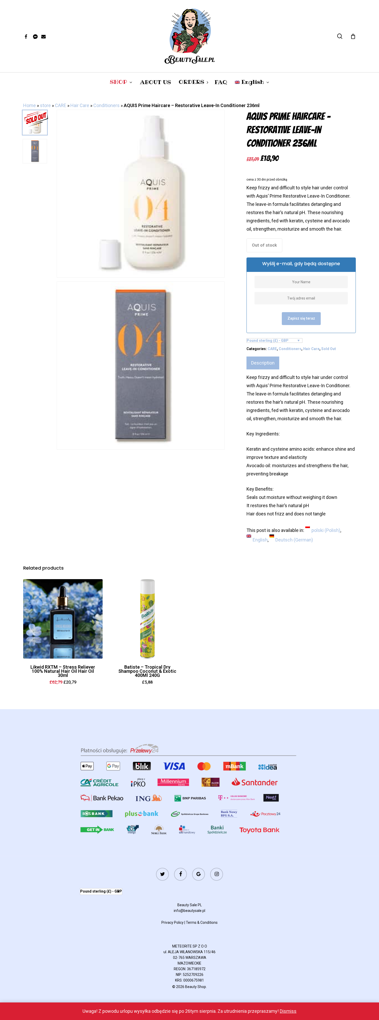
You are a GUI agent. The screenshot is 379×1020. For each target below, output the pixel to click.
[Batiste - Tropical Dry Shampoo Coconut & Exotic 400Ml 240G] (147, 619)
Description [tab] (263, 363)
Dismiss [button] (288, 1011)
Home (29, 105)
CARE (60, 105)
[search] (340, 36)
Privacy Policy (172, 922)
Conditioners (106, 105)
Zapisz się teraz (301, 318)
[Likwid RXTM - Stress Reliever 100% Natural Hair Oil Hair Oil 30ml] (63, 619)
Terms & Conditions (202, 922)
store (45, 105)
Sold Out (328, 349)
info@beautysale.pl (189, 911)
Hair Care (79, 105)
